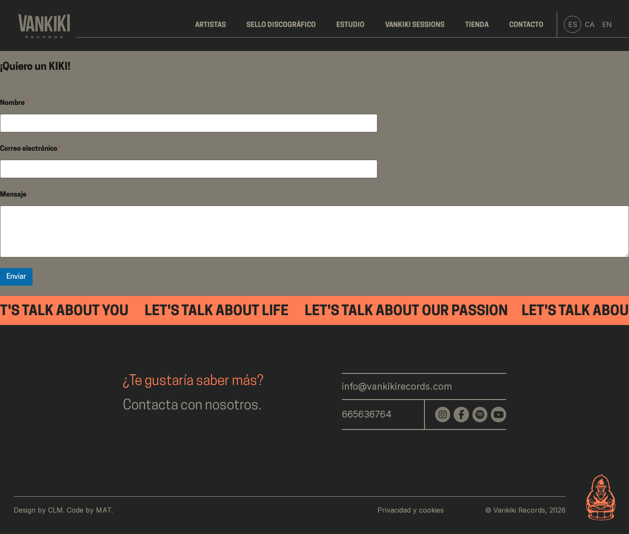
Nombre (14, 103)
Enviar (16, 276)
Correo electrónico (30, 149)
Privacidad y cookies (410, 510)
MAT (103, 510)
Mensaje (15, 194)
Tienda (477, 25)
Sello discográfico (281, 25)
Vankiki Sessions (415, 25)
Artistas (210, 25)
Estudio (350, 25)
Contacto (526, 25)
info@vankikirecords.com (397, 386)
